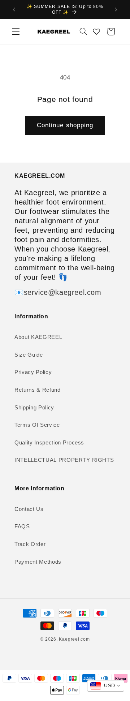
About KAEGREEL (38, 337)
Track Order (30, 544)
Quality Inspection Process (49, 442)
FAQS (22, 526)
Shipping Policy (34, 407)
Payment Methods (37, 562)
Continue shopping (65, 125)
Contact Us (29, 509)
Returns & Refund (37, 390)
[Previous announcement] (14, 10)
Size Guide (28, 355)
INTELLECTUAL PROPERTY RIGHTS (64, 460)
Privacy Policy (33, 372)
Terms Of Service (37, 425)
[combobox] (105, 686)
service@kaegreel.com (62, 292)
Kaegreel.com (74, 639)
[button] (16, 31)
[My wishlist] (96, 31)
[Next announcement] (116, 10)
